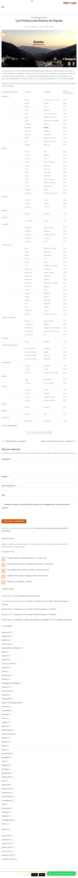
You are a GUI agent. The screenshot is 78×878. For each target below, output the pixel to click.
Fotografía (6, 699)
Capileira (5, 659)
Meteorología (7, 730)
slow (3, 804)
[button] (61, 874)
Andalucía (5, 640)
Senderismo (6, 792)
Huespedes (6, 710)
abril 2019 (5, 839)
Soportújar (6, 808)
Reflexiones (6, 773)
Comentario (6, 459)
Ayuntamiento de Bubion (11, 648)
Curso (4, 671)
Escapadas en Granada (10, 683)
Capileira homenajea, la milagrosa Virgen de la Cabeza (27, 576)
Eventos (5, 687)
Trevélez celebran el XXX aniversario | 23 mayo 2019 (27, 558)
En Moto (5, 679)
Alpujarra (5, 636)
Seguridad (5, 785)
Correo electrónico (9, 486)
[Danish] (64, 3)
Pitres (4, 761)
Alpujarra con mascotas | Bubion (19, 581)
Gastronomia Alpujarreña (11, 703)
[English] (67, 3)
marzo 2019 (6, 843)
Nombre (5, 476)
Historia (5, 706)
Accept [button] (34, 875)
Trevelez (5, 816)
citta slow (5, 667)
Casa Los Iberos (8, 663)
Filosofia (5, 695)
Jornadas (5, 714)
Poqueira (5, 765)
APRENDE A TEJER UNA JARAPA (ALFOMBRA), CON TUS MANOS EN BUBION (43, 620)
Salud (4, 781)
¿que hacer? (6, 632)
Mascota (5, 726)
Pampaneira (6, 753)
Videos (4, 824)
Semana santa (7, 789)
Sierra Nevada (7, 796)
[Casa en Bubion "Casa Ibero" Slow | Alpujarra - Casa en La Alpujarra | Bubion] (39, 7)
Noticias (43, 17)
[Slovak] (72, 3)
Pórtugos (5, 769)
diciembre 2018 (7, 855)
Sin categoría (6, 800)
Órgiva (4, 749)
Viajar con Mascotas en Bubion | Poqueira (57, 441)
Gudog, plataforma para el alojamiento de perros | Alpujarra (30, 564)
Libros (4, 718)
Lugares (5, 722)
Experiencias (6, 691)
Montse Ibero (49, 26)
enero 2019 (6, 851)
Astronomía (6, 644)
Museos (5, 738)
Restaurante (6, 777)
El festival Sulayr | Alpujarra (15, 441)
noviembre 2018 (8, 859)
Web (3, 495)
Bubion (37, 17)
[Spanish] (75, 3)
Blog (33, 17)
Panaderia (5, 757)
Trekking (5, 812)
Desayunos (6, 675)
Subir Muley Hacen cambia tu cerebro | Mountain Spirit (28, 570)
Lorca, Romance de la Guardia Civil (27, 596)
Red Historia (12, 426)
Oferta (4, 746)
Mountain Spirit (8, 734)
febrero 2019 (6, 847)
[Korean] (70, 3)
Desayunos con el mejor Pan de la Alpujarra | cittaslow (36, 602)
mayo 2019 (6, 836)
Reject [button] (42, 875)
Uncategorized (7, 820)
